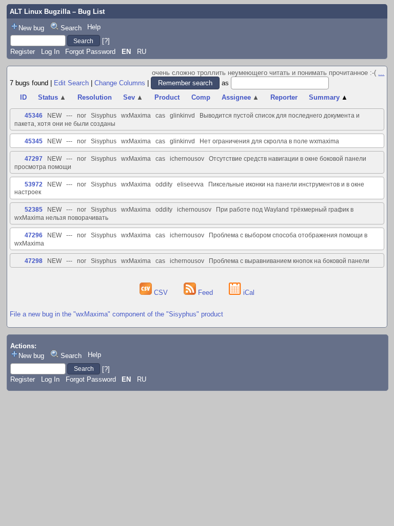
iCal (247, 292)
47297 (34, 158)
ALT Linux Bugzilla (40, 11)
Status (52, 97)
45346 (34, 115)
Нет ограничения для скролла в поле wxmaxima (269, 141)
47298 (34, 261)
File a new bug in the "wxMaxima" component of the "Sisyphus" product (116, 314)
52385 (34, 209)
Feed (205, 292)
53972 (34, 184)
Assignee (240, 97)
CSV (161, 292)
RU (141, 51)
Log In (50, 51)
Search (71, 28)
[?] (106, 41)
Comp (200, 97)
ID (23, 97)
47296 (34, 235)
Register (22, 51)
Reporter (284, 97)
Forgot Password (90, 51)
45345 (34, 141)
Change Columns (119, 83)
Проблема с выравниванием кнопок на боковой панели (289, 261)
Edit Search (71, 83)
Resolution (94, 97)
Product (167, 97)
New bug (31, 28)
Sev (133, 97)
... (381, 73)
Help (94, 27)
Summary (328, 97)
